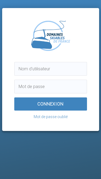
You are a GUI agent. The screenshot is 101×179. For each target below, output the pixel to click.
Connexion (50, 104)
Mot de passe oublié (51, 117)
